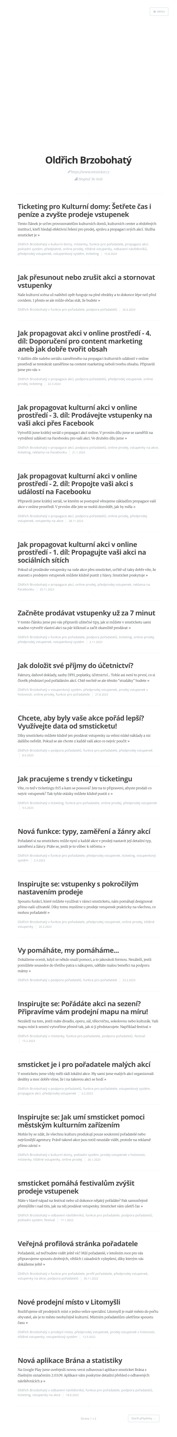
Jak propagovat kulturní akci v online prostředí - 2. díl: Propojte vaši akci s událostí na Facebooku (77, 484)
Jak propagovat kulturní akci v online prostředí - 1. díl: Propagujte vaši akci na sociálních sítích (82, 552)
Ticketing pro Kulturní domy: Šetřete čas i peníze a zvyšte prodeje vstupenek (84, 210)
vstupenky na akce (144, 447)
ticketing (92, 254)
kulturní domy (61, 244)
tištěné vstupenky (98, 249)
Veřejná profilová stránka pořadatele (78, 1243)
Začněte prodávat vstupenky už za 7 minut (86, 613)
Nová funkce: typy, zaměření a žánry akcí (84, 831)
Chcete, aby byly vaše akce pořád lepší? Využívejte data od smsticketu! (81, 722)
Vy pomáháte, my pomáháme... (68, 950)
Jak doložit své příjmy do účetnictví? (75, 665)
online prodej (73, 249)
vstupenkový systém (68, 254)
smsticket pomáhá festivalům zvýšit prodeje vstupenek (76, 1187)
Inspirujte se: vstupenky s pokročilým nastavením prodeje (78, 888)
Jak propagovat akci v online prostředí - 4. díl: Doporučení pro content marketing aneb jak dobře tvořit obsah (84, 341)
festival (139, 1036)
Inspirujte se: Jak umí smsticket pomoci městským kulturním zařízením (81, 1121)
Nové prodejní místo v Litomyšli (69, 1302)
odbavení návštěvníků (130, 249)
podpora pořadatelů (101, 309)
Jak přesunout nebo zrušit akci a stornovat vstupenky (86, 281)
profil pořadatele (99, 1274)
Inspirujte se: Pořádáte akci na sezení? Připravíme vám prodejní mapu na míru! (83, 1007)
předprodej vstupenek (35, 254)
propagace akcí (136, 244)
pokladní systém (30, 249)
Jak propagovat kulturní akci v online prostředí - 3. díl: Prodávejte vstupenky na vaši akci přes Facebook (85, 415)
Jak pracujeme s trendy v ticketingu (75, 778)
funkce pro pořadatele (106, 244)
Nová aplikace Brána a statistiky (70, 1360)
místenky (81, 244)
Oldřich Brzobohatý (32, 244)
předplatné (52, 249)
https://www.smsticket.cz (90, 172)
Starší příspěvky (143, 1418)
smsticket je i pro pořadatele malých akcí (84, 1064)
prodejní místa (62, 1332)
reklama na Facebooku (49, 452)
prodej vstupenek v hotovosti (122, 1155)
